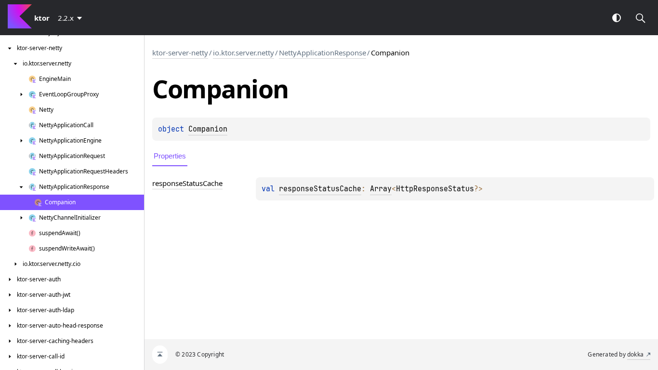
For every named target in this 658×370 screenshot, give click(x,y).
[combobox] (71, 18)
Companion (207, 129)
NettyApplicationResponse (322, 52)
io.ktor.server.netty (243, 52)
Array (381, 189)
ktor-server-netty (180, 52)
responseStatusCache (320, 189)
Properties (170, 156)
